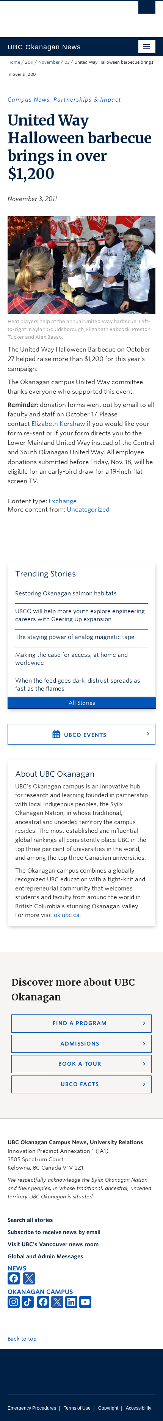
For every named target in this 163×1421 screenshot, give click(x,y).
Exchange (63, 501)
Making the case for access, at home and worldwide (71, 659)
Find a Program (80, 1023)
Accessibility (138, 1408)
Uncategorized (88, 509)
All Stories (82, 703)
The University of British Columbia (59, 15)
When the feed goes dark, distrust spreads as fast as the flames (77, 684)
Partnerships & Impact (87, 99)
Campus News (29, 99)
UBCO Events (85, 735)
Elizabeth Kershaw (58, 423)
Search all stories (30, 1220)
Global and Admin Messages (45, 1256)
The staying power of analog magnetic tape (75, 637)
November (49, 62)
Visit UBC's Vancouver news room (53, 1244)
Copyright (108, 1408)
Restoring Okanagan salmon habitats (66, 593)
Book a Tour (79, 1064)
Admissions (79, 1044)
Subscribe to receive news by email (54, 1232)
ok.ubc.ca (67, 915)
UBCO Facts (80, 1084)
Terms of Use (77, 1408)
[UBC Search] (146, 9)
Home (14, 62)
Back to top (23, 1339)
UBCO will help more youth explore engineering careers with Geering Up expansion (80, 615)
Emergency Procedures (32, 1408)
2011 (29, 62)
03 (66, 62)
